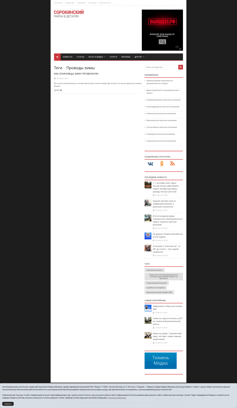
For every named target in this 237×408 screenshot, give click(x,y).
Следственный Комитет (157, 283)
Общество (69, 3)
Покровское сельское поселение (160, 134)
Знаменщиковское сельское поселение (163, 100)
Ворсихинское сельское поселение (161, 120)
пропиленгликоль (155, 270)
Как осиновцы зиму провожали (76, 73)
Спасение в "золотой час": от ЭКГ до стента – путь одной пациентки (166, 249)
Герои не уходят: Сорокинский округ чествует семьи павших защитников (167, 336)
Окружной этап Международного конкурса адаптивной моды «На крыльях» (163, 276)
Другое (138, 57)
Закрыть (8, 404)
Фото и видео (95, 57)
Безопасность (105, 3)
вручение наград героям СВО (159, 292)
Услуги (113, 57)
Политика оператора (117, 397)
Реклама (125, 57)
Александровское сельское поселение (162, 106)
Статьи (80, 57)
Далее (57, 90)
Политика (58, 3)
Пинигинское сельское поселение (161, 113)
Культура (92, 3)
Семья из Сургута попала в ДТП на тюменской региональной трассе (168, 321)
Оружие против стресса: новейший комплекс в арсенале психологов (164, 204)
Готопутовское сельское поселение (161, 127)
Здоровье (81, 3)
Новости (67, 57)
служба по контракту (156, 287)
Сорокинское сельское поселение (161, 141)
